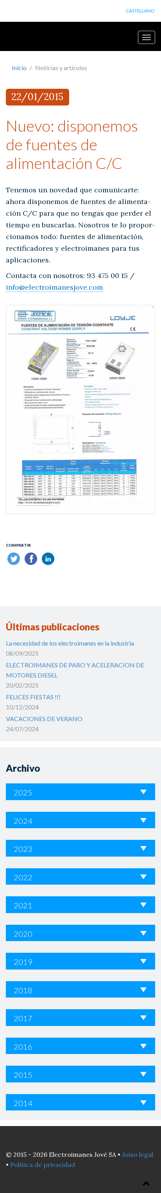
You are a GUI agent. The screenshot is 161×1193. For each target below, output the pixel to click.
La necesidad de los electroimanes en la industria (70, 643)
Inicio (19, 67)
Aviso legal (137, 1154)
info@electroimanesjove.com (54, 287)
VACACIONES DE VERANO (44, 718)
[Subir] (146, 1184)
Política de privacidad (42, 1164)
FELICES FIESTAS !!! (33, 696)
